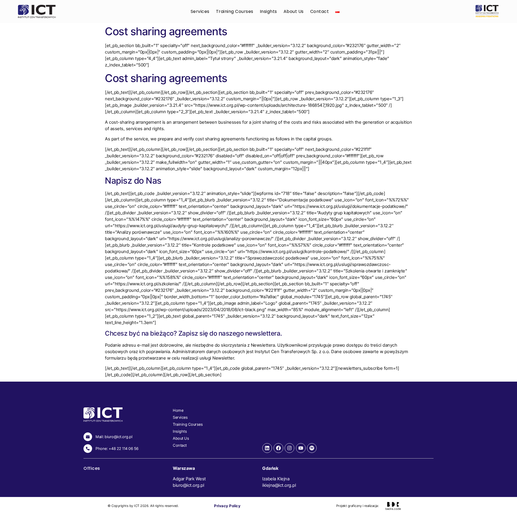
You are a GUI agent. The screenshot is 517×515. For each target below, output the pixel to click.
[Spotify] (312, 448)
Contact (319, 11)
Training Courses (234, 11)
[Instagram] (289, 448)
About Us (294, 11)
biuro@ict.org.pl (188, 485)
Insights (268, 11)
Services (200, 11)
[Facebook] (278, 448)
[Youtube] (301, 448)
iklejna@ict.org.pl (279, 485)
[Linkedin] (267, 448)
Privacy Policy (227, 505)
